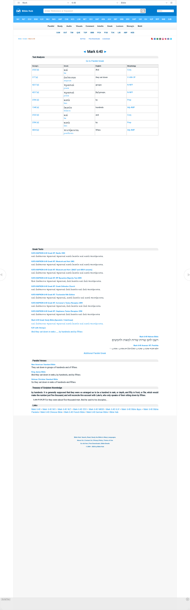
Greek (25, 39)
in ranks (52, 331)
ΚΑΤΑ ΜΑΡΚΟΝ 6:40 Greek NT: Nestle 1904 (48, 253)
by (60, 331)
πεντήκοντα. (96, 323)
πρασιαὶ (51, 323)
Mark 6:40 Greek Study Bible (42, 320)
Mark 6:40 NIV (49, 409)
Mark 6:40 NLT (64, 409)
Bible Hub (114, 412)
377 (33, 77)
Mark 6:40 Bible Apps (131, 409)
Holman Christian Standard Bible (44, 379)
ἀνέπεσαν (41, 323)
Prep (129, 100)
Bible (19, 39)
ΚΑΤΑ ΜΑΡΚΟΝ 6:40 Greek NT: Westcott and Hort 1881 (52, 261)
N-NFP (130, 85)
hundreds (66, 331)
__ (57, 331)
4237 (34, 85)
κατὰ (68, 323)
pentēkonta (68, 133)
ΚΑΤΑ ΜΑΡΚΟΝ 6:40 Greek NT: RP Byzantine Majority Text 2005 (56, 278)
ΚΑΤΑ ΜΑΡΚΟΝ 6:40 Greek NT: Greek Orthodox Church (53, 286)
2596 (34, 100)
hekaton (67, 110)
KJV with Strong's (38, 328)
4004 (34, 130)
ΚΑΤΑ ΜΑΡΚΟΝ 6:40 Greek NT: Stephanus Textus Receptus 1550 (56, 311)
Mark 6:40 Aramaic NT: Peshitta (146, 345)
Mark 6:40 (35, 409)
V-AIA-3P (131, 77)
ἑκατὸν (75, 323)
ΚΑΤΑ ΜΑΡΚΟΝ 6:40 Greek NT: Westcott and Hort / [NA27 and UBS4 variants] (61, 270)
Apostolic (59, 320)
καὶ (33, 323)
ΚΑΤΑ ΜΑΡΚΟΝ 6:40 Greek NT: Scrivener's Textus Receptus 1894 (57, 303)
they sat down (41, 331)
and (72, 331)
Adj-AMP (131, 107)
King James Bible (38, 372)
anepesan (67, 80)
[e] (38, 70)
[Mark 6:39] (3, 280)
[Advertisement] (95, 191)
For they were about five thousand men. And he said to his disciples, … (70, 400)
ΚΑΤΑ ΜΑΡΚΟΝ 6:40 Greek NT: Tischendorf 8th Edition (53, 295)
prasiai (66, 88)
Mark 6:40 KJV (112, 409)
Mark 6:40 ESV (80, 409)
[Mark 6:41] (187, 280)
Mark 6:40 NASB (96, 409)
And (33, 331)
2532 (34, 70)
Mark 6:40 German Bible (97, 412)
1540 (34, 107)
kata (65, 103)
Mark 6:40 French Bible (74, 412)
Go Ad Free (6, 599)
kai (65, 73)
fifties (79, 331)
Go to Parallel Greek (95, 61)
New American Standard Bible (43, 365)
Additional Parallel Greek (95, 353)
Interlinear (68, 320)
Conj (129, 70)
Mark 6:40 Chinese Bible (51, 412)
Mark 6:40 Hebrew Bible (149, 337)
